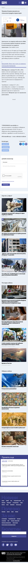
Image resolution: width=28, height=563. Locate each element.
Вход (23, 3)
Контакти (18, 518)
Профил (16, 511)
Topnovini (3, 553)
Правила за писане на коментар (8, 181)
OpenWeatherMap (16, 560)
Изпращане (5, 184)
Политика (3, 502)
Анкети (8, 511)
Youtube (15, 544)
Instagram (11, 544)
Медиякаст (9, 502)
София (21, 502)
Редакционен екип (11, 518)
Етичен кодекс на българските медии (8, 524)
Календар (3, 511)
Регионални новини (17, 500)
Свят (11, 500)
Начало (3, 500)
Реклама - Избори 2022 (15, 520)
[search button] (20, 3)
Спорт (7, 504)
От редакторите (15, 502)
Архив (12, 511)
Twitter (7, 544)
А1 (23, 500)
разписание (5, 150)
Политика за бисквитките (6, 522)
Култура (3, 504)
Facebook (3, 544)
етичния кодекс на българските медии (13, 554)
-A (10, 21)
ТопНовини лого (4, 2)
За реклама (4, 520)
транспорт (5, 144)
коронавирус (6, 147)
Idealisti (7, 500)
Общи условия (15, 522)
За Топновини (4, 518)
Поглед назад (18, 504)
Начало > (3, 7)
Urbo (8, 520)
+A (7, 21)
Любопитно (12, 504)
